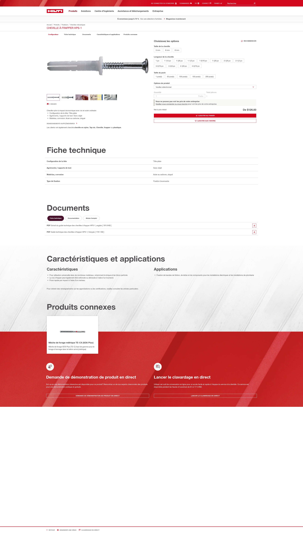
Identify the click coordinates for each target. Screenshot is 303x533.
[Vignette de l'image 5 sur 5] (110, 97)
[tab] (53, 34)
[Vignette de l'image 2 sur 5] (67, 97)
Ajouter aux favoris (206, 121)
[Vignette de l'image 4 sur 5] (96, 97)
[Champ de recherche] (255, 3)
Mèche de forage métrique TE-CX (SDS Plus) (71, 342)
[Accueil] (55, 11)
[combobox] (240, 3)
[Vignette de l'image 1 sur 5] (53, 97)
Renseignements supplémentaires (61, 123)
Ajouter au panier (206, 115)
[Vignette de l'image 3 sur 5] (81, 97)
